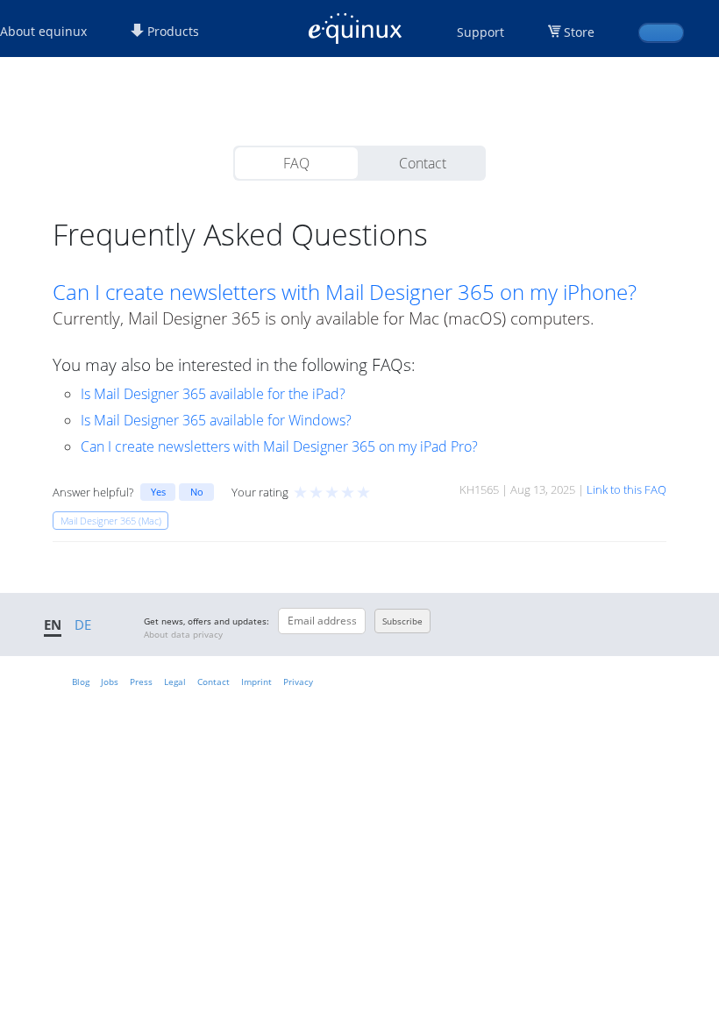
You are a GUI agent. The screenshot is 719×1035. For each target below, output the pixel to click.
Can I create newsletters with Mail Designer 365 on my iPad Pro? (279, 446)
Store (579, 32)
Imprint (256, 681)
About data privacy (183, 634)
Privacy (298, 681)
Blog (80, 681)
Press (141, 681)
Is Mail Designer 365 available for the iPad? (213, 393)
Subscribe (402, 621)
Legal (175, 681)
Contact (422, 163)
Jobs (109, 681)
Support (480, 32)
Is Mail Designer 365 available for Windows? (216, 420)
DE (83, 624)
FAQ (296, 163)
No (196, 491)
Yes (158, 491)
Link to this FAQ (626, 489)
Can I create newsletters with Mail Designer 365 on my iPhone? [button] (345, 292)
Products (171, 31)
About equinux (43, 31)
